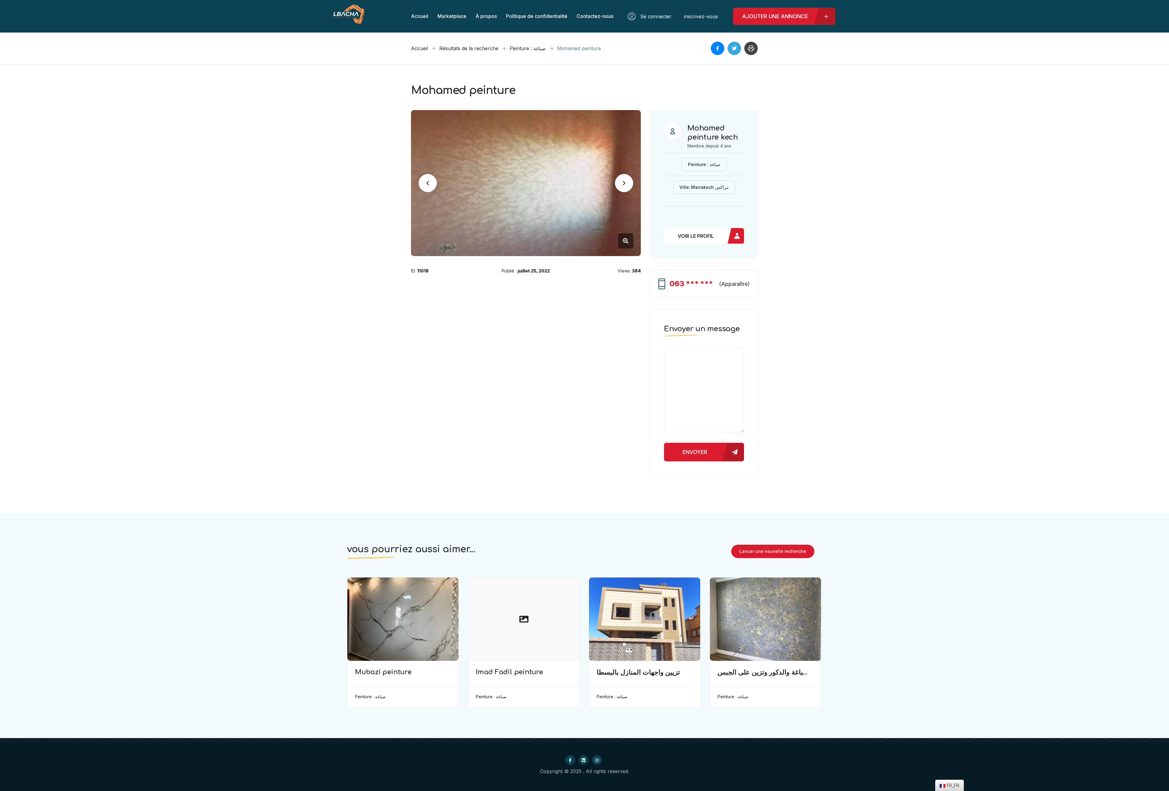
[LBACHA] (349, 21)
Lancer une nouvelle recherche (772, 551)
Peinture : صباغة (528, 48)
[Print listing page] (751, 48)
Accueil (419, 48)
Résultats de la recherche (468, 48)
